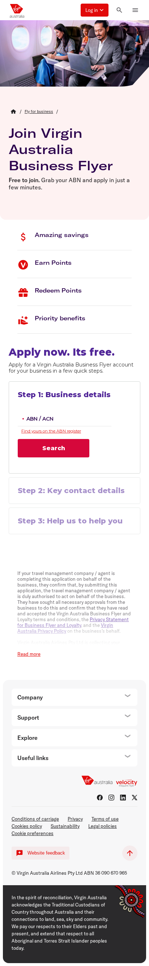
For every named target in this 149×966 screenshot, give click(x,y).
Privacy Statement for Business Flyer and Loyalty (73, 622)
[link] (39, 111)
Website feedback (46, 853)
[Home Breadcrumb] (13, 111)
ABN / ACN (40, 419)
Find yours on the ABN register (51, 431)
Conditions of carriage (35, 819)
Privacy (75, 819)
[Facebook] (100, 797)
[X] (134, 797)
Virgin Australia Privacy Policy (65, 628)
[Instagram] (111, 797)
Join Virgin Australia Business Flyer (61, 149)
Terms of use (105, 819)
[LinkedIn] (123, 797)
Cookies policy (27, 826)
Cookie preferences (33, 833)
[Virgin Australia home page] (17, 10)
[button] (94, 10)
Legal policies (102, 826)
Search (53, 448)
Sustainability (65, 826)
